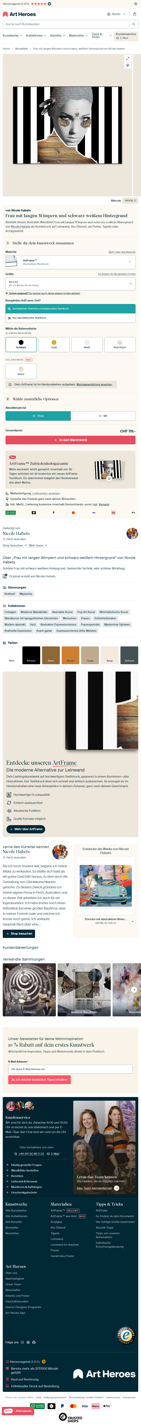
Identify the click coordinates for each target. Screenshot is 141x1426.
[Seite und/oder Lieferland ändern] (135, 4)
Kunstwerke (11, 35)
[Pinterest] (28, 1342)
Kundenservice (126, 34)
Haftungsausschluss (55, 1397)
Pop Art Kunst (86, 612)
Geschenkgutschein (24, 1192)
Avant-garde (44, 631)
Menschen (69, 618)
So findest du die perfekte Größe (116, 274)
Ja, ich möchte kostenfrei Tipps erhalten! (39, 1079)
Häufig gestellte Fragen (26, 1165)
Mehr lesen (36, 545)
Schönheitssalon (105, 618)
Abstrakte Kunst (62, 612)
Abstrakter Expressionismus (58, 624)
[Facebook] (34, 1342)
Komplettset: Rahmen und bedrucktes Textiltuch (40, 308)
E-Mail (124, 38)
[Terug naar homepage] (19, 14)
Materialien (76, 35)
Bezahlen (17, 1176)
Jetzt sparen (18, 1411)
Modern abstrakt (15, 624)
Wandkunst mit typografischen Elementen (31, 618)
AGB (38, 1397)
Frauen (85, 618)
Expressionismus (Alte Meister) (76, 631)
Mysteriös (26, 594)
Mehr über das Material (122, 252)
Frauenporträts (90, 624)
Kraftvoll (10, 594)
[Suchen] (133, 24)
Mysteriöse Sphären (117, 624)
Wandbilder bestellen (25, 1170)
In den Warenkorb (73, 440)
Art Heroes (16, 1266)
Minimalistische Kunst (114, 612)
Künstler (56, 35)
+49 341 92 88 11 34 (31, 1154)
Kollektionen (34, 35)
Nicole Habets (21, 210)
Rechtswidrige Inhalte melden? (86, 1397)
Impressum (129, 1397)
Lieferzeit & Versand (24, 1181)
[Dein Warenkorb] (134, 14)
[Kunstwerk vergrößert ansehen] (128, 58)
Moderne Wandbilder (34, 612)
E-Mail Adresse (18, 1061)
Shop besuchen (13, 545)
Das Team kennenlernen (94, 1188)
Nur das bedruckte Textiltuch (29, 317)
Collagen (10, 612)
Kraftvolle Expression (18, 631)
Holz (33, 624)
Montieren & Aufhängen (26, 1187)
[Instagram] (22, 1342)
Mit (105, 416)
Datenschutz (113, 1397)
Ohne (40, 416)
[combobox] (66, 24)
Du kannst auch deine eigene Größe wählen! (44, 293)
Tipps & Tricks (97, 35)
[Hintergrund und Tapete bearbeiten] (128, 65)
